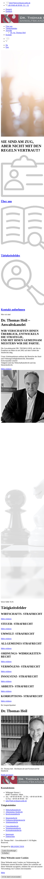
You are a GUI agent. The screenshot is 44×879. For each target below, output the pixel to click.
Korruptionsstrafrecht (13, 830)
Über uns (9, 26)
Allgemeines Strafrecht (14, 812)
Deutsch (9, 9)
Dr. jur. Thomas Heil (18, 33)
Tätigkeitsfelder (11, 28)
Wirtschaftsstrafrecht (13, 810)
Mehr (3, 873)
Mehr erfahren (6, 369)
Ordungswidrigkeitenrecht (15, 820)
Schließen (5, 853)
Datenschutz (10, 836)
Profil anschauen (7, 775)
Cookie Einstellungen (9, 851)
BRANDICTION (17, 846)
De (7, 45)
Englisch (9, 11)
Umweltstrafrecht (12, 826)
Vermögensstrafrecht (13, 828)
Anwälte (9, 31)
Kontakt (9, 35)
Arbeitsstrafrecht (12, 822)
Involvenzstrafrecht (13, 814)
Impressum (10, 834)
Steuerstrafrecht (11, 818)
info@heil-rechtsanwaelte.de (19, 3)
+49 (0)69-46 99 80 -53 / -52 (18, 5)
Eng (7, 47)
